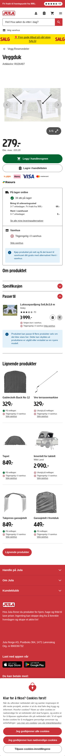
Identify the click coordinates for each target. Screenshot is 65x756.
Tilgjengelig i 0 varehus (39, 326)
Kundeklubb (11, 590)
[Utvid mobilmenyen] (60, 13)
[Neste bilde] (58, 105)
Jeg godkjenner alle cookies (32, 731)
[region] (32, 717)
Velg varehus (13, 30)
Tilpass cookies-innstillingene (32, 749)
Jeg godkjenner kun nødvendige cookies (32, 740)
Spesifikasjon (12, 286)
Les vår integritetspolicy (49, 723)
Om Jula (8, 580)
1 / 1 (51, 131)
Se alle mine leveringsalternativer (26, 220)
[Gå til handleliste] (44, 13)
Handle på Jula (13, 570)
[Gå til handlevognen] (52, 13)
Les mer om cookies (27, 723)
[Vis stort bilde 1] (32, 105)
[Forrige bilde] (7, 105)
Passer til (9, 296)
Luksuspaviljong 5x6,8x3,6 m (41, 308)
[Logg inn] (36, 13)
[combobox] (32, 22)
